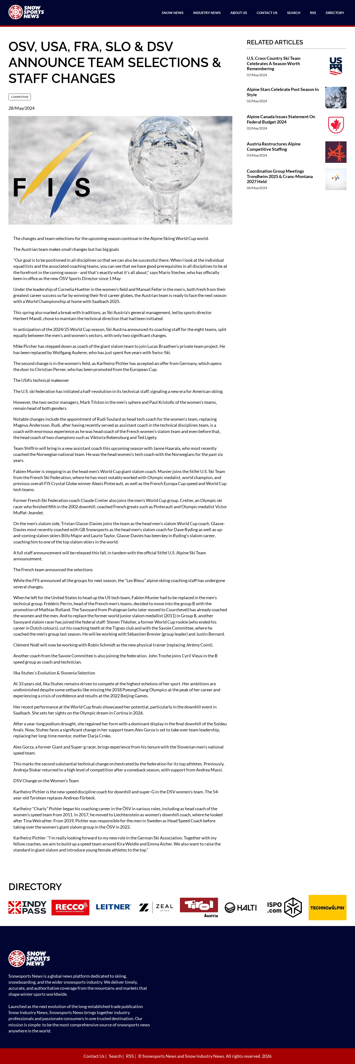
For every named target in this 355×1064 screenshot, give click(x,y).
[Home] (80, 959)
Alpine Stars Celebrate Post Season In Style (283, 92)
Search (293, 13)
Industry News (207, 13)
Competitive (19, 96)
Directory (335, 13)
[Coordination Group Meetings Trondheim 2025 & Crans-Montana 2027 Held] (336, 182)
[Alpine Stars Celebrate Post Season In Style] (336, 98)
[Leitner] (113, 908)
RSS (313, 13)
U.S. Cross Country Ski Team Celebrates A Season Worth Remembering (273, 63)
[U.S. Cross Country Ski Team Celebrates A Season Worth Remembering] (336, 69)
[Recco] (70, 908)
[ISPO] (285, 908)
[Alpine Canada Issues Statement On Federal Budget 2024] (336, 125)
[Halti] (242, 908)
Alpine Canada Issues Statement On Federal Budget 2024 (281, 119)
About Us (238, 13)
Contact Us (267, 13)
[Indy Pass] (27, 908)
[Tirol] (199, 908)
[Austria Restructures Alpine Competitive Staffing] (336, 152)
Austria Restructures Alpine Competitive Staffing (274, 146)
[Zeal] (156, 908)
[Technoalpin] (328, 908)
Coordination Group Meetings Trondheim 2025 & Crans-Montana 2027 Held (280, 176)
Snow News (173, 13)
